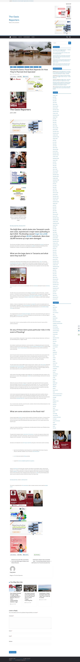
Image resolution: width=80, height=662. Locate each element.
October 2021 (55, 199)
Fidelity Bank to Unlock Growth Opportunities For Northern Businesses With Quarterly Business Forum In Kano (62, 61)
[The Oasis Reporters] (10, 37)
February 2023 (55, 171)
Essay (54, 348)
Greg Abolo (17, 74)
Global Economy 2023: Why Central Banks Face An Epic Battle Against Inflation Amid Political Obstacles (20, 561)
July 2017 (54, 291)
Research (54, 402)
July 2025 (54, 118)
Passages (54, 397)
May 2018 (54, 273)
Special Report (55, 409)
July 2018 (54, 270)
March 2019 (55, 255)
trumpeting (33, 292)
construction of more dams (28, 434)
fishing (25, 456)
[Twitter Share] (79, 328)
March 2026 (55, 104)
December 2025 (56, 109)
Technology (55, 413)
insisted (29, 375)
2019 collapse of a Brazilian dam (37, 346)
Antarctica (55, 310)
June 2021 (54, 207)
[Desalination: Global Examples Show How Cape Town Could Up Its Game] (44, 585)
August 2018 (55, 268)
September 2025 (56, 115)
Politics (20, 37)
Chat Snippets (55, 327)
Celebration (55, 325)
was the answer (20, 315)
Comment (11, 615)
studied (33, 245)
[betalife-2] (18, 152)
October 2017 (55, 286)
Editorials (14, 37)
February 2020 (55, 235)
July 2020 (54, 226)
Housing (54, 364)
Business (54, 319)
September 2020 (56, 223)
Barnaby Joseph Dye (14, 225)
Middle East (55, 382)
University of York (22, 225)
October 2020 (55, 221)
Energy (54, 343)
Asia (53, 314)
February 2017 (55, 297)
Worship (54, 428)
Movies (54, 388)
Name (10, 630)
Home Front (55, 363)
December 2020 (56, 217)
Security (54, 406)
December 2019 (56, 239)
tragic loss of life (41, 234)
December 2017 (56, 282)
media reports (43, 364)
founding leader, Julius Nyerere (16, 263)
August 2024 (55, 138)
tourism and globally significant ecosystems (26, 460)
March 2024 (55, 147)
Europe (54, 350)
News (54, 391)
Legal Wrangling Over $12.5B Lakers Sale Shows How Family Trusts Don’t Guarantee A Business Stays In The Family (23, 1)
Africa (54, 305)
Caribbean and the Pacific (57, 323)
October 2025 (55, 113)
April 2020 (55, 232)
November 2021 (56, 198)
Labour (54, 372)
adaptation (15, 471)
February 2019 (55, 257)
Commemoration (56, 328)
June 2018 (54, 271)
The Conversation (25, 485)
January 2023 (55, 172)
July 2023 (54, 162)
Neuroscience (55, 390)
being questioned (27, 305)
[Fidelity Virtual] (18, 171)
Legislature (55, 375)
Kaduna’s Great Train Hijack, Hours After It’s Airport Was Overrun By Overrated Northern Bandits (62, 87)
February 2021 (55, 214)
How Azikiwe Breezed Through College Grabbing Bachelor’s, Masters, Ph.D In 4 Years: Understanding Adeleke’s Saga (15, 598)
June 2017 (54, 293)
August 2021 (55, 203)
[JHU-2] (34, 490)
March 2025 (55, 125)
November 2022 (56, 176)
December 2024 (56, 131)
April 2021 (55, 210)
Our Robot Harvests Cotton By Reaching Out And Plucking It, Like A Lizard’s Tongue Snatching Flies (30, 597)
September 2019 (56, 244)
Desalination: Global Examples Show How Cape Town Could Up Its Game (44, 595)
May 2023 (54, 165)
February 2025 (55, 127)
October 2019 (55, 243)
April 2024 (55, 145)
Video (54, 422)
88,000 (29, 236)
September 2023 (56, 158)
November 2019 (56, 241)
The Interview (55, 415)
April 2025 (55, 124)
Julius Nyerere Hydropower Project (35, 295)
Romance (54, 404)
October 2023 (55, 156)
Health (54, 359)
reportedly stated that (20, 398)
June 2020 (54, 228)
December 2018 (56, 261)
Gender (54, 357)
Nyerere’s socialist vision (29, 297)
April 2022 (55, 189)
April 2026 (55, 102)
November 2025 (56, 111)
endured (24, 384)
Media (54, 381)
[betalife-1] (18, 78)
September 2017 (56, 288)
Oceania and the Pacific (57, 395)
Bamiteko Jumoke (56, 82)
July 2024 (54, 140)
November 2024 (56, 133)
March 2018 (55, 277)
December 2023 (56, 153)
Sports (33, 37)
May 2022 (54, 187)
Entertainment (27, 37)
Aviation (54, 316)
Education (55, 341)
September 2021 (56, 201)
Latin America (55, 373)
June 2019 (54, 250)
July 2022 (54, 183)
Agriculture (55, 307)
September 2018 (56, 266)
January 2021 (55, 216)
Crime (54, 336)
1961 (41, 261)
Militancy (54, 386)
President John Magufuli (26, 313)
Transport (54, 418)
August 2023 (55, 160)
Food (54, 355)
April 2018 (55, 275)
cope (37, 472)
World (54, 426)
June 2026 (54, 98)
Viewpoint (54, 424)
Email (10, 636)
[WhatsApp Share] (79, 334)
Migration (54, 384)
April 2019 (55, 253)
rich (15, 456)
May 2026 (54, 100)
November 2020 (56, 219)
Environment (55, 346)
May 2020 (54, 230)
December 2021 (56, 196)
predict (20, 417)
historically (36, 285)
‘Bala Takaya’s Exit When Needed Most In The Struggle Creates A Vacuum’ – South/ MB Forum (62, 76)
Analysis (54, 309)
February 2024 (55, 149)
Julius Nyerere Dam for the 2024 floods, (17, 366)
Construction (55, 334)
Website (10, 641)
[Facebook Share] (79, 326)
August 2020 (55, 225)
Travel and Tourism (56, 420)
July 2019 (54, 248)
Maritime (54, 379)
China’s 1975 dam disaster (22, 347)
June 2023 (54, 163)
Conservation (55, 332)
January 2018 (55, 281)
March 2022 (55, 190)
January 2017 (55, 299)
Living (54, 377)
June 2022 (54, 185)
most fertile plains (36, 451)
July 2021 (54, 205)
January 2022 (55, 194)
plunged (33, 304)
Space (54, 408)
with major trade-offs (27, 442)
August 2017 (55, 290)
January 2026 (55, 107)
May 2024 (54, 143)
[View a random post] (69, 37)
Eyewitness (55, 352)
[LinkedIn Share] (79, 330)
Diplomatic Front (56, 337)
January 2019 (55, 259)
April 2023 (55, 167)
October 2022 (55, 178)
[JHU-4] (18, 92)
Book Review (55, 318)
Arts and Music (55, 312)
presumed (41, 244)
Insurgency (55, 368)
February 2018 (55, 279)
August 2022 (55, 181)
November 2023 (56, 154)
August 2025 (55, 116)
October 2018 (55, 264)
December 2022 (56, 174)
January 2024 (55, 151)
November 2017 (56, 284)
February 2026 (55, 106)
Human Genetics (56, 366)
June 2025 (54, 120)
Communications (56, 330)
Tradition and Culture (57, 417)
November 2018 (56, 262)
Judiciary (54, 370)
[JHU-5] (18, 268)
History (54, 361)
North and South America (57, 393)
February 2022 (55, 192)
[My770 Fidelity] (18, 508)
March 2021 (55, 212)
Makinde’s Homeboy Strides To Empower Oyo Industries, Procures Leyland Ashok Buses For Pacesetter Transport (62, 83)
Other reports (20, 367)
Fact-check (55, 354)
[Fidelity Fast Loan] (18, 135)
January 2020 (55, 237)
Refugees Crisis (56, 400)
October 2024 (55, 134)
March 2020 (55, 234)
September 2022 (56, 180)
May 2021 (54, 208)
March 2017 (55, 295)
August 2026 (55, 95)
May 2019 (54, 252)
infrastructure (15, 468)
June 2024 (54, 142)
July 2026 (54, 97)
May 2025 (54, 122)
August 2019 (55, 246)
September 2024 (56, 136)
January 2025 (55, 129)
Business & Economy (56, 321)
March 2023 (55, 169)
